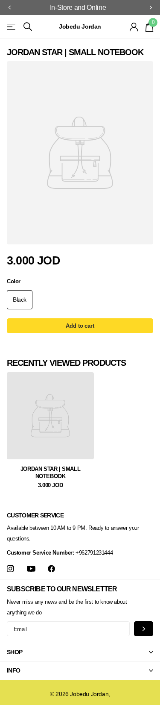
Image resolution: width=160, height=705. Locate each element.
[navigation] (9, 8)
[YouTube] (31, 569)
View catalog (12, 27)
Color (13, 281)
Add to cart (80, 326)
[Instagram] (10, 569)
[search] (27, 26)
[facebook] (51, 569)
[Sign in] (134, 27)
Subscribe (143, 628)
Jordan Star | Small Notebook (50, 473)
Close (80, 652)
